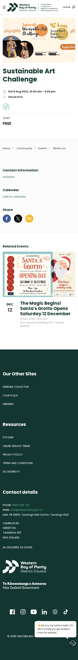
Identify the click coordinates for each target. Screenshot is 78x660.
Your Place (10, 395)
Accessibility (11, 471)
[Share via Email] (29, 219)
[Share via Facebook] (7, 219)
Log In (66, 7)
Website (9, 177)
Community (24, 148)
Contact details (20, 492)
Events (42, 148)
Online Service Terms (16, 446)
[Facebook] (12, 612)
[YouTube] (34, 612)
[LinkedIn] (44, 612)
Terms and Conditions (18, 463)
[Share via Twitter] (18, 219)
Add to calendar (14, 197)
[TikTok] (66, 612)
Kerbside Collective (16, 387)
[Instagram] (23, 612)
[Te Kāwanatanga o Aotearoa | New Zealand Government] (30, 586)
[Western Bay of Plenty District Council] (30, 567)
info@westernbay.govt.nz (27, 510)
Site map (8, 437)
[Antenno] (55, 612)
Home (6, 148)
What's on (59, 148)
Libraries (8, 404)
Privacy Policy (13, 454)
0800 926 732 (20, 505)
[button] (4, 7)
